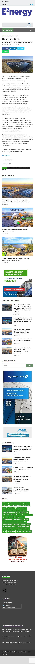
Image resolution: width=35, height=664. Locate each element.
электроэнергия (20, 531)
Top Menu (6, 1)
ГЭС (14, 507)
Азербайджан (10, 503)
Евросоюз (5, 510)
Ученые (30, 514)
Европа (24, 507)
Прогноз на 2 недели (9, 607)
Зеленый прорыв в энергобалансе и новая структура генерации (15, 230)
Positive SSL (5, 654)
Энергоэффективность (18, 517)
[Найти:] (17, 365)
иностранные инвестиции (9, 526)
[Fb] (29, 4)
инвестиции (16, 524)
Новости (16, 36)
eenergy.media (12, 582)
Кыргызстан (24, 510)
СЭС (8, 514)
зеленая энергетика (7, 524)
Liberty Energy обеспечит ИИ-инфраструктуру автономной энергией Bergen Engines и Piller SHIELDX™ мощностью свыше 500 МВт (22, 308)
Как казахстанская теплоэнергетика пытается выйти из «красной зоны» (21, 489)
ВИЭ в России (26, 505)
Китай (17, 510)
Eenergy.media (6, 155)
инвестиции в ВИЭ (25, 524)
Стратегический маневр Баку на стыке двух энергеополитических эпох (16, 259)
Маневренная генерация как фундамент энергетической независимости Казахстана (15, 201)
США (4, 514)
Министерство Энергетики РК (10, 512)
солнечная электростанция (23, 526)
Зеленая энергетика (7, 36)
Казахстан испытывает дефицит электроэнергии (16, 642)
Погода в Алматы (7, 602)
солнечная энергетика (22, 168)
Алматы (17, 503)
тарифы (27, 529)
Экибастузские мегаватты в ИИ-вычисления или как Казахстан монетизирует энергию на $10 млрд (22, 320)
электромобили (11, 531)
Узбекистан (18, 514)
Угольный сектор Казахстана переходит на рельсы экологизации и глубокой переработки (22, 350)
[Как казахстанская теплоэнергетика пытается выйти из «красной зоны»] (7, 487)
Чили (3, 169)
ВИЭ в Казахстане (16, 505)
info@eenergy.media (12, 580)
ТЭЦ (12, 514)
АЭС (4, 503)
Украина (24, 514)
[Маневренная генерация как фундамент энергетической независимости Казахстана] (17, 198)
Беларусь (22, 503)
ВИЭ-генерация (6, 505)
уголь (4, 531)
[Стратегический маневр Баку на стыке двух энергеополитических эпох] (17, 256)
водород (26, 519)
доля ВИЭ (23, 521)
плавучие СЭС (11, 168)
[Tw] (32, 4)
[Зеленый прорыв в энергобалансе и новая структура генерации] (17, 227)
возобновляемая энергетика (9, 521)
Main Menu (8, 30)
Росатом (21, 512)
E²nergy (12, 44)
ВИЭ (28, 503)
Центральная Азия (7, 517)
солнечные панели (19, 529)
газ (18, 521)
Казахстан (11, 510)
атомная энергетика (7, 519)
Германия (18, 507)
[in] (31, 4)
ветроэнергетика (18, 519)
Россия (26, 512)
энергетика (28, 531)
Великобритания (7, 507)
